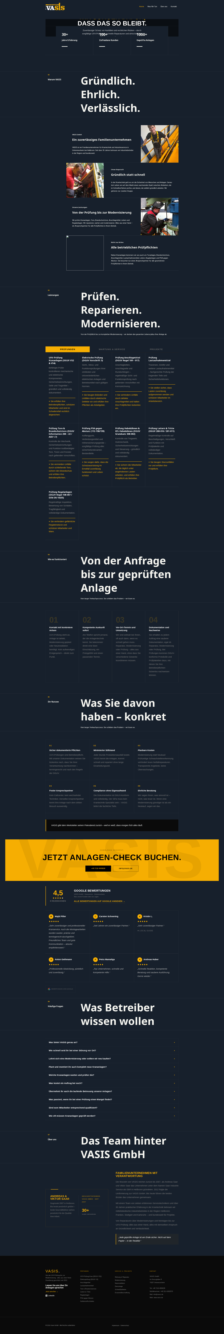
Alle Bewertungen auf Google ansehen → (99, 901)
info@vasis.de (125, 868)
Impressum (115, 1325)
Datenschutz (125, 1325)
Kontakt (174, 6)
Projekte (156, 349)
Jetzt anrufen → (52, 1291)
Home (141, 6)
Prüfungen (67, 349)
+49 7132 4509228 (98, 868)
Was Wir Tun (152, 6)
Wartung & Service (112, 349)
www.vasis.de (158, 1297)
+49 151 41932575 (166, 1291)
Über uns (164, 6)
